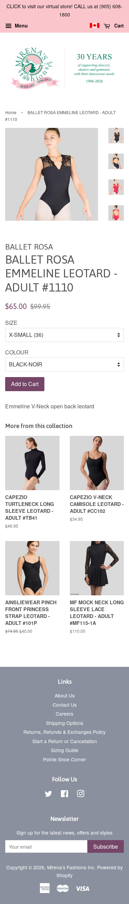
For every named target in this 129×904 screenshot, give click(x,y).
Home (11, 112)
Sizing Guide (64, 750)
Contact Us (65, 704)
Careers (64, 713)
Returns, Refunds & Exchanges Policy (64, 731)
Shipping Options (64, 722)
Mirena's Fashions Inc (70, 867)
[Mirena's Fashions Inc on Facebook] (64, 794)
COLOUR (17, 352)
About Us (65, 695)
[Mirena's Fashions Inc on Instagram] (80, 794)
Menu (20, 25)
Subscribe (105, 846)
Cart (118, 25)
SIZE (11, 323)
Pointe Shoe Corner (64, 759)
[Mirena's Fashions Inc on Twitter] (48, 794)
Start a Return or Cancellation (64, 741)
